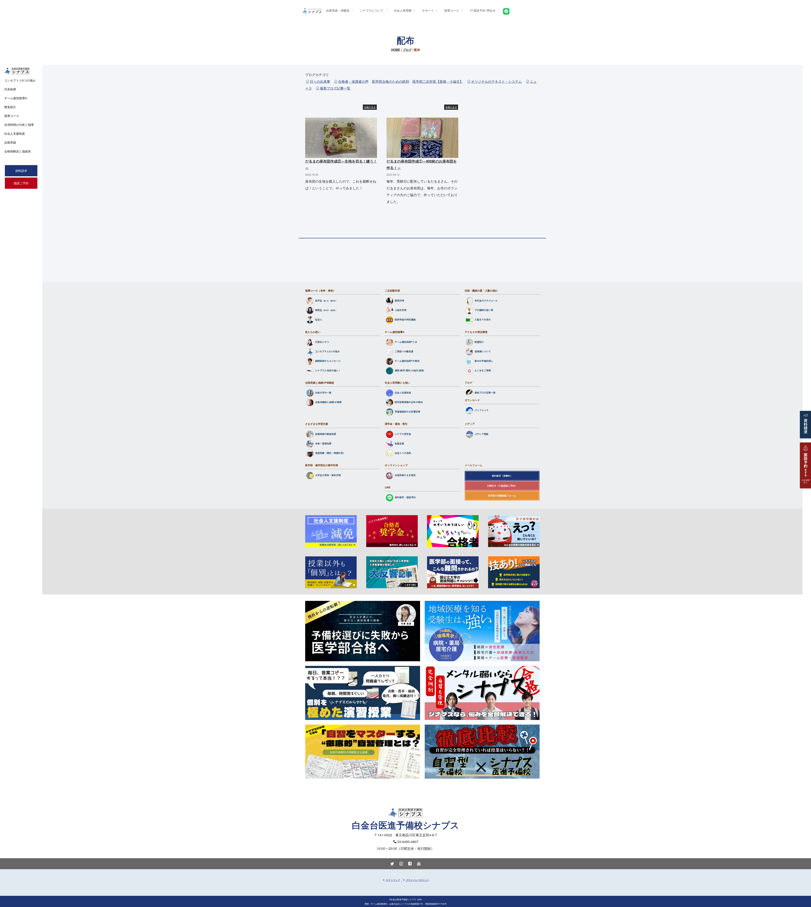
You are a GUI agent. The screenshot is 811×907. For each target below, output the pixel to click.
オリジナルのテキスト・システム (496, 81)
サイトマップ (393, 879)
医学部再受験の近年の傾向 (409, 402)
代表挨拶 (10, 89)
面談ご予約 (21, 183)
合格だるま (370, 107)
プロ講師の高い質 (484, 310)
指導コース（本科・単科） (320, 290)
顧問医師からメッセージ (328, 361)
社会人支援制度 (403, 392)
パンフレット (482, 410)
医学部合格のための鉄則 (390, 81)
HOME (395, 50)
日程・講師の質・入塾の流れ (481, 290)
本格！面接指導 (323, 443)
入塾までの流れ (483, 319)
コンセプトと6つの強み (327, 351)
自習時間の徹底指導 (325, 434)
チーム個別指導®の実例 (407, 361)
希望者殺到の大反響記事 (407, 411)
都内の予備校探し (484, 361)
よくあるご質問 (483, 370)
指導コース (11, 116)
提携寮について (483, 351)
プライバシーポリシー (417, 879)
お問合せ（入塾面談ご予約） (502, 485)
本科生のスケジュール (486, 300)
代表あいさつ (322, 342)
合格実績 (10, 142)
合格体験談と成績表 (17, 151)
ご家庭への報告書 (404, 351)
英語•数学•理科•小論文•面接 (409, 370)
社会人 (318, 319)
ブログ (407, 50)
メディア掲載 (481, 434)
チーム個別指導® (394, 332)
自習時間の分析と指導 (19, 124)
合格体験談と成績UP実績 (328, 402)
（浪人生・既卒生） (329, 301)
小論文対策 (400, 310)
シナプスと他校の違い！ (328, 370)
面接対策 (399, 300)
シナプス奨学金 (403, 434)
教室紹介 (479, 342)
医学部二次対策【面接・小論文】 (437, 81)
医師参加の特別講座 (405, 319)
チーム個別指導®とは (406, 342)
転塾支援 (399, 443)
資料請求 (21, 170)
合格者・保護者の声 (353, 81)
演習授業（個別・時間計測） (330, 453)
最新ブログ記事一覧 (335, 88)
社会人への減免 (403, 453)
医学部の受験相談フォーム (502, 495)
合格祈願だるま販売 (405, 475)
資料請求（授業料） (502, 475)
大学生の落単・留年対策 (328, 475)
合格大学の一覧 (323, 392)
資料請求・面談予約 (405, 497)
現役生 (318, 310)
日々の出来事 (320, 81)
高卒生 (318, 300)
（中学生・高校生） (329, 310)
